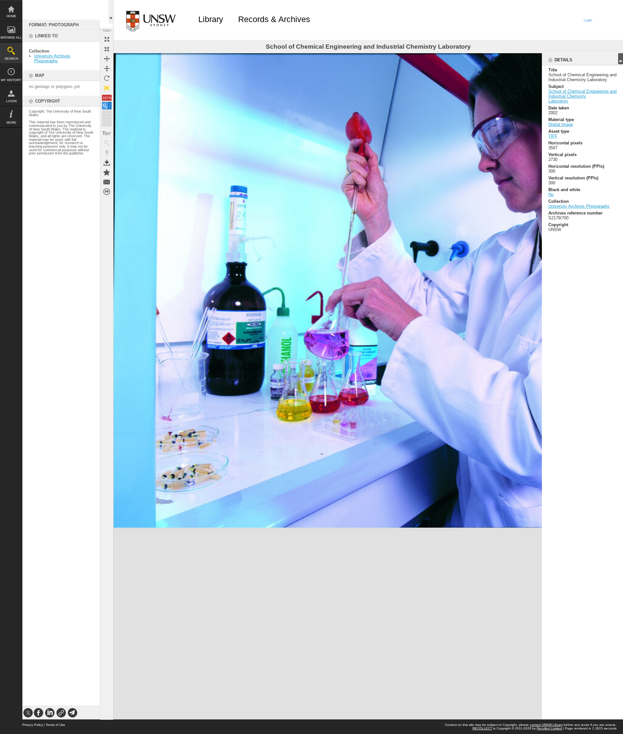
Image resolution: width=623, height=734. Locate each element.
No (551, 194)
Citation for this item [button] (106, 192)
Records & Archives (274, 19)
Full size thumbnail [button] (106, 39)
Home (11, 16)
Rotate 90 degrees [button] (106, 78)
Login (11, 101)
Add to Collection (106, 172)
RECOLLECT (482, 728)
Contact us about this (106, 182)
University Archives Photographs (52, 58)
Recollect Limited (549, 728)
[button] (107, 105)
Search (11, 58)
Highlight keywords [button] (106, 153)
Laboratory (558, 101)
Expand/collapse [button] (620, 58)
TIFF (552, 136)
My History (11, 80)
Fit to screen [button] (106, 49)
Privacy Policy (32, 725)
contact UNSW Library (546, 725)
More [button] (11, 122)
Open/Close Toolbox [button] (110, 12)
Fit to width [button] (106, 59)
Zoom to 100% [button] (106, 88)
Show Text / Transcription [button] (106, 133)
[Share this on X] (28, 712)
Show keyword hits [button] (106, 143)
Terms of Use (55, 725)
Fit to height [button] (106, 68)
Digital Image (560, 124)
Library (210, 19)
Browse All (11, 37)
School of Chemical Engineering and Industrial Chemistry (582, 94)
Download (106, 162)
